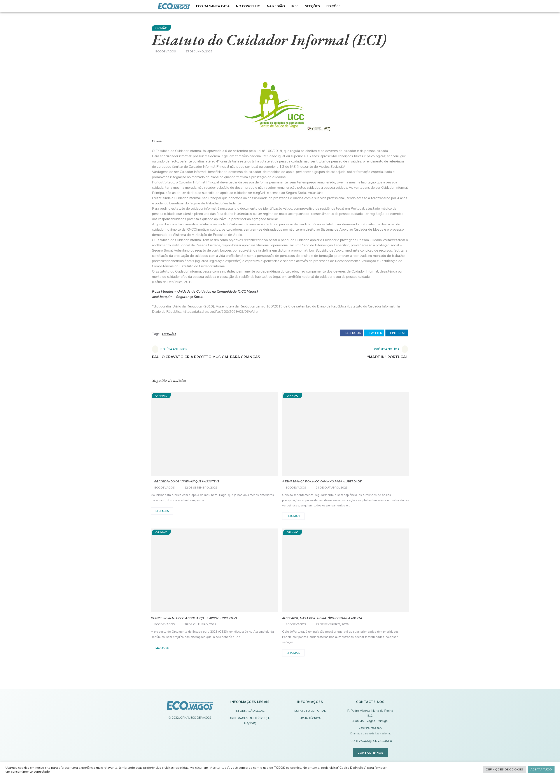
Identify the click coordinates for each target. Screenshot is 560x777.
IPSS (294, 6)
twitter (375, 333)
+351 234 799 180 (370, 728)
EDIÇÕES (333, 6)
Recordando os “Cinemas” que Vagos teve (185, 481)
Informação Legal (250, 710)
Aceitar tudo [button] (541, 769)
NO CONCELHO (248, 6)
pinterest (398, 333)
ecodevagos (166, 51)
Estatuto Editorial (310, 710)
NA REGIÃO (276, 6)
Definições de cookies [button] (504, 769)
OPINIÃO (161, 28)
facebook (352, 333)
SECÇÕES (312, 6)
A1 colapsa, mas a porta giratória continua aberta (322, 618)
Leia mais (162, 511)
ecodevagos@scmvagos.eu (370, 740)
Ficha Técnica (310, 718)
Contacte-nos (370, 752)
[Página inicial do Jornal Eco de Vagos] (190, 708)
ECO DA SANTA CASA (212, 6)
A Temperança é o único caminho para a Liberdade (322, 481)
